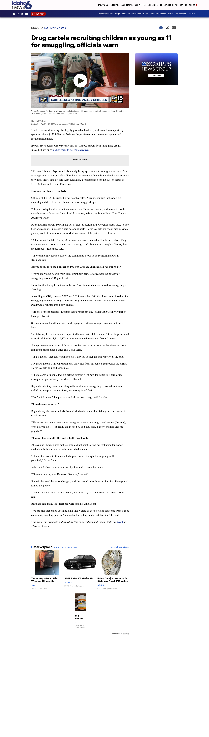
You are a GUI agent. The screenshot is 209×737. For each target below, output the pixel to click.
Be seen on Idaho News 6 (161, 13)
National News (55, 27)
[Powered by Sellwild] (125, 634)
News (35, 27)
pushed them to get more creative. (70, 149)
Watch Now (187, 5)
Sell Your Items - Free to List (66, 548)
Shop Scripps (169, 5)
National (127, 5)
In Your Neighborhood (138, 13)
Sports (153, 5)
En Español (181, 13)
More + (192, 13)
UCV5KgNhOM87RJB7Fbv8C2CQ (27, 14)
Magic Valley (120, 13)
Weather (140, 5)
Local (115, 5)
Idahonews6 (14, 14)
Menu (102, 5)
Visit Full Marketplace (120, 547)
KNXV (120, 522)
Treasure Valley (105, 13)
